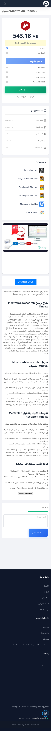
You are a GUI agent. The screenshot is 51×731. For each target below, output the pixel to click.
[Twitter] (45, 713)
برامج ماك (46, 639)
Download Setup (25, 282)
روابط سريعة (44, 577)
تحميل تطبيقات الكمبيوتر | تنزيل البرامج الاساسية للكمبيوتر (31, 645)
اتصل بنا (46, 592)
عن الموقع (45, 598)
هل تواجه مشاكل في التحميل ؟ (25, 97)
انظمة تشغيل (45, 633)
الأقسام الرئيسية (42, 618)
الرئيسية (46, 586)
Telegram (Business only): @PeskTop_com (30, 706)
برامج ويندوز (45, 627)
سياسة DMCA (44, 609)
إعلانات (46, 653)
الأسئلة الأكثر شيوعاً (43, 603)
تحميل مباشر (24, 89)
